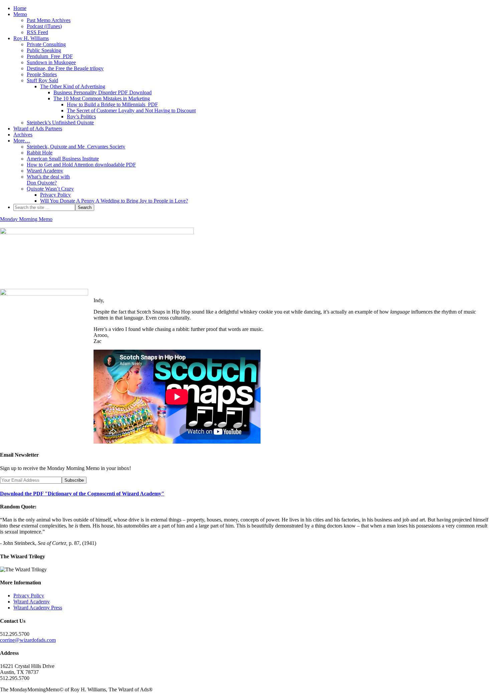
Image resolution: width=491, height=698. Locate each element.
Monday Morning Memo (26, 219)
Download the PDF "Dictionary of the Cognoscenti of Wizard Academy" (82, 493)
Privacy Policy (28, 595)
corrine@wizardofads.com (28, 640)
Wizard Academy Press (37, 607)
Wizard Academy (31, 601)
